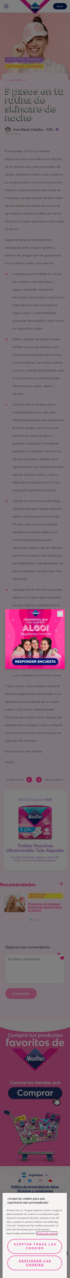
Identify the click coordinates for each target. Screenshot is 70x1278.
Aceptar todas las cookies (35, 1246)
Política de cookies (47, 1233)
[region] (35, 1235)
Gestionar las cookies (35, 1262)
